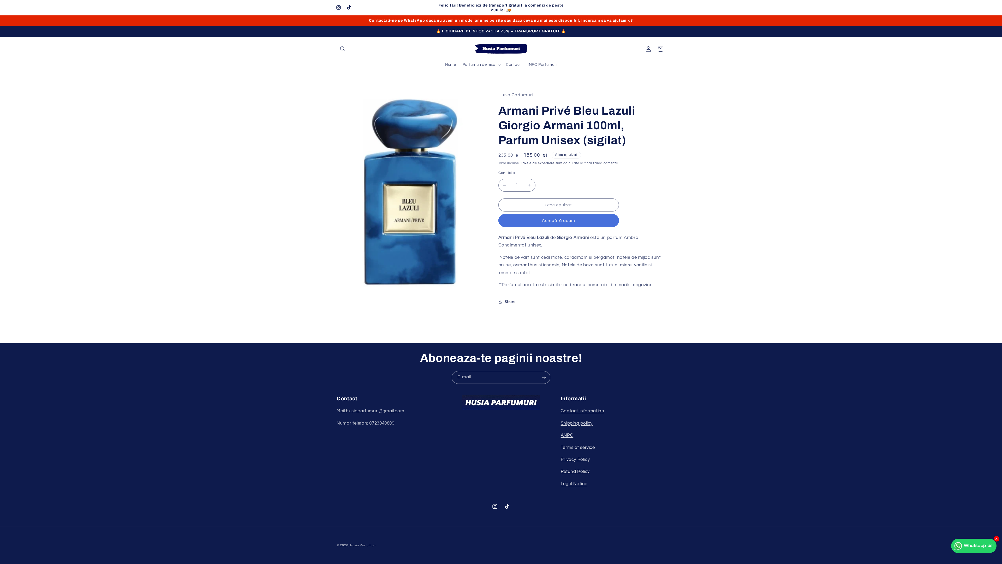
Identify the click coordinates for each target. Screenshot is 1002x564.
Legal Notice (574, 483)
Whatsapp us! (979, 545)
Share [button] (510, 302)
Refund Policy (575, 471)
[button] (343, 49)
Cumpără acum (558, 221)
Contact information (582, 411)
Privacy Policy (575, 459)
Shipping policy (577, 423)
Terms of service (578, 447)
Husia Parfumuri (362, 545)
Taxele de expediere (537, 163)
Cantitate (506, 173)
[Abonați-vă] (544, 377)
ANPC (567, 435)
